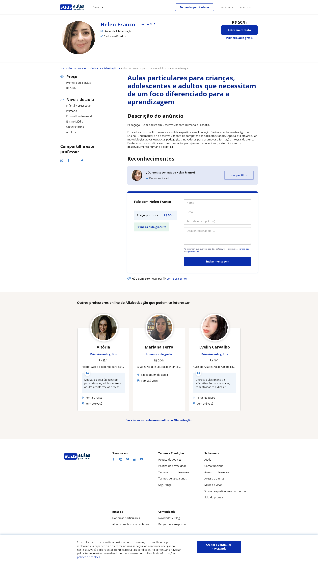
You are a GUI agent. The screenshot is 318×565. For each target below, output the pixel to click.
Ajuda (208, 459)
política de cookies (88, 557)
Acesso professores (216, 472)
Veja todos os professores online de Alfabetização (159, 420)
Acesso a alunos (214, 478)
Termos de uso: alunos (172, 478)
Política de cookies (169, 459)
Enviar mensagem (217, 261)
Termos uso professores (173, 472)
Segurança (165, 485)
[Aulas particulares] (72, 11)
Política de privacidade (172, 466)
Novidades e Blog (169, 518)
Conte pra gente (176, 278)
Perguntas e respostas (172, 524)
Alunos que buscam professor (131, 524)
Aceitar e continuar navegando (219, 546)
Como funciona (213, 466)
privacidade (193, 252)
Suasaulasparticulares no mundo (225, 491)
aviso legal (245, 249)
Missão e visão (213, 485)
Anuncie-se (227, 7)
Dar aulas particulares (194, 7)
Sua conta (245, 7)
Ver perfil (237, 175)
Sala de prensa (213, 497)
